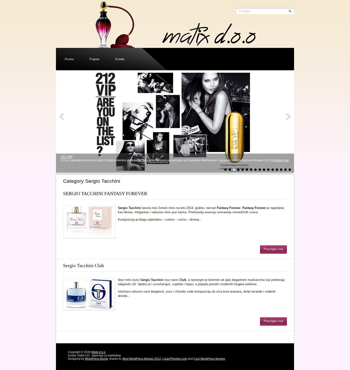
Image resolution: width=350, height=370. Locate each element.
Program (94, 59)
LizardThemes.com (174, 358)
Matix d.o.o (98, 352)
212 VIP (67, 157)
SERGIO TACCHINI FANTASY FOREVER (105, 193)
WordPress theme (96, 358)
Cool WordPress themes (209, 358)
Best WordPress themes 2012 (142, 358)
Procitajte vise (280, 160)
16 (290, 169)
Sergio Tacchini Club (83, 265)
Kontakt (119, 59)
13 (277, 169)
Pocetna (69, 59)
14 (281, 169)
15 (285, 169)
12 (272, 169)
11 (268, 169)
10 (264, 169)
